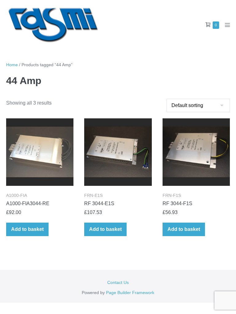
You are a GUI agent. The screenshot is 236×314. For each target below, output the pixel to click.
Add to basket (27, 229)
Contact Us (118, 282)
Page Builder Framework (130, 292)
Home (12, 64)
